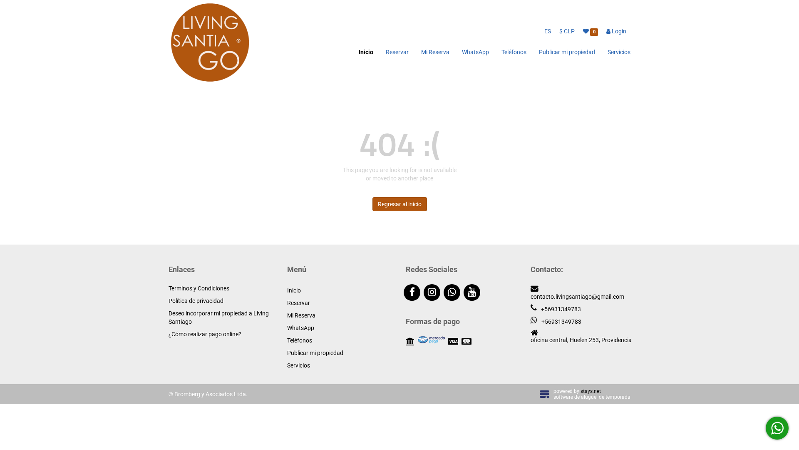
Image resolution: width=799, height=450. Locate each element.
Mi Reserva (435, 52)
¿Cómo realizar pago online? (205, 334)
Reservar (397, 52)
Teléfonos (513, 52)
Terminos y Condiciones (199, 288)
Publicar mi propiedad (567, 52)
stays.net (591, 391)
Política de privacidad (196, 301)
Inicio (366, 52)
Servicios (619, 52)
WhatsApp (475, 52)
